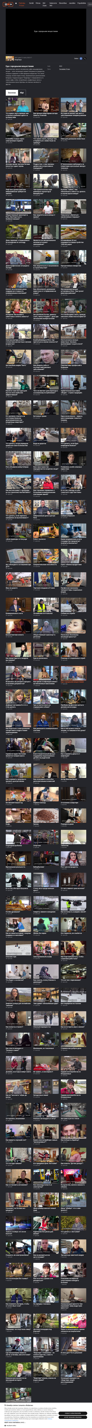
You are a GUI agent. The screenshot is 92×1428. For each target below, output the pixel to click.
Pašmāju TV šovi (22, 4)
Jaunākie (72, 3)
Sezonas (12, 93)
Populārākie (82, 3)
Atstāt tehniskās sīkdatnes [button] (72, 1417)
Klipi (22, 93)
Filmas (38, 3)
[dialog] (46, 1415)
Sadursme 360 (53, 4)
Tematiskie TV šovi (64, 69)
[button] (31, 1422)
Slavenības (63, 3)
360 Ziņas (45, 4)
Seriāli (31, 3)
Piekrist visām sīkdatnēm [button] (73, 1413)
